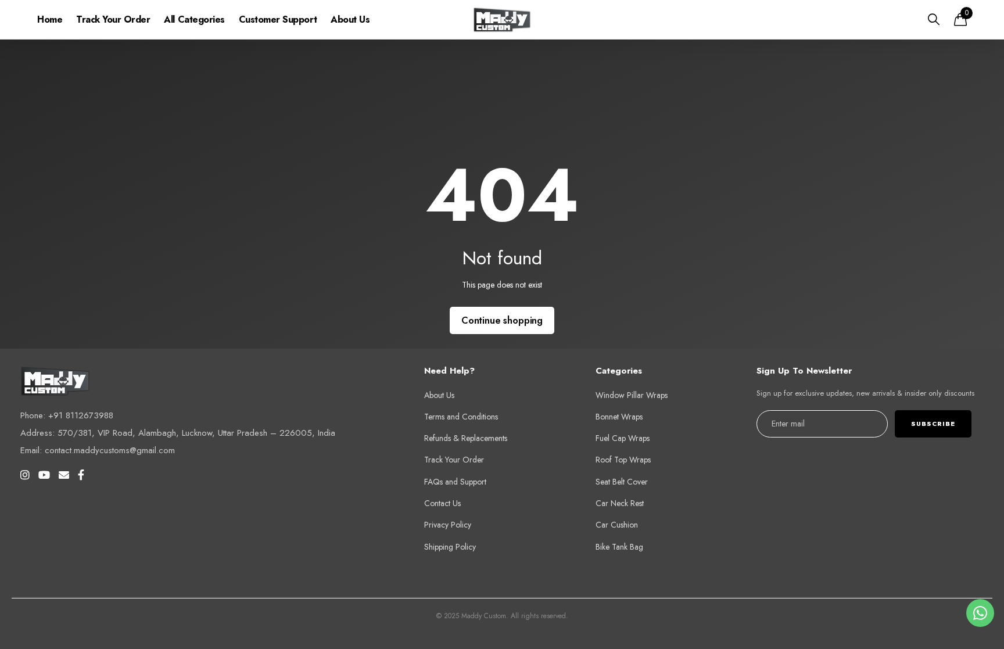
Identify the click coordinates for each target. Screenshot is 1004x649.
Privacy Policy (447, 524)
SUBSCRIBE (933, 423)
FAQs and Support (455, 481)
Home (49, 19)
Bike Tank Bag (619, 547)
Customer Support (278, 19)
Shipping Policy (450, 547)
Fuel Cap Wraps (623, 438)
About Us (350, 19)
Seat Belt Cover (622, 481)
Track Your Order (113, 19)
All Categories (194, 19)
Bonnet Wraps (619, 416)
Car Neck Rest (620, 503)
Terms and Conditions (461, 416)
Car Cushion (617, 524)
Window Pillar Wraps (632, 395)
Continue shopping (502, 320)
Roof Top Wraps (623, 459)
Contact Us (442, 503)
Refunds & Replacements (465, 438)
